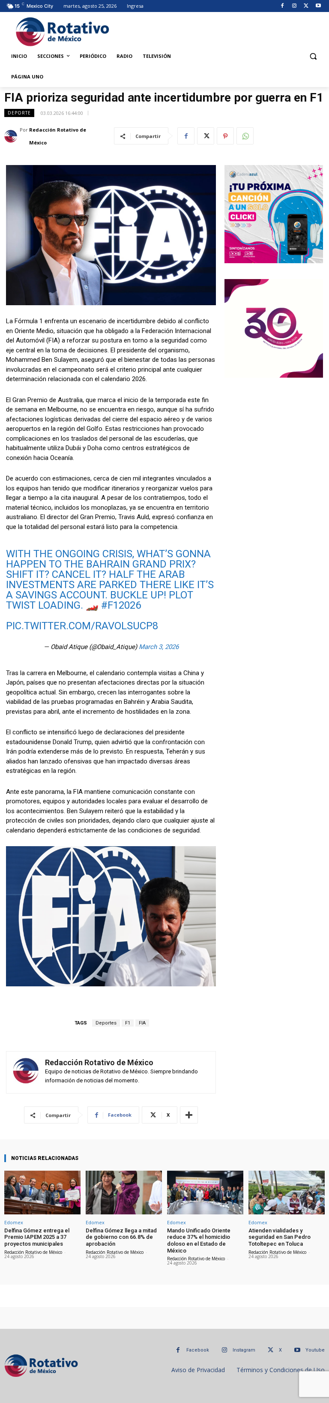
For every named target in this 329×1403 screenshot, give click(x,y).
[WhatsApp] (245, 135)
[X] (306, 6)
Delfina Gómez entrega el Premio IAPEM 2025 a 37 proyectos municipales (36, 1237)
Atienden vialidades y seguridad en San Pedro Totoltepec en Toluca (279, 1237)
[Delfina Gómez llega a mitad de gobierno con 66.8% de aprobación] (124, 1192)
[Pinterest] (225, 135)
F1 (127, 1023)
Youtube (315, 1350)
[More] (189, 1115)
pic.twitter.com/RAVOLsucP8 (82, 626)
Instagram (244, 1350)
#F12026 (121, 605)
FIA (142, 1023)
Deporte (19, 113)
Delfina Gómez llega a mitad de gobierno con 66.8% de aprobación (121, 1237)
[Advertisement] (219, 30)
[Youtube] (318, 6)
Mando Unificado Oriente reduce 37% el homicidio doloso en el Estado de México (198, 1240)
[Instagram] (294, 6)
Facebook (197, 1350)
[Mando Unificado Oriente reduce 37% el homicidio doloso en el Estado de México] (205, 1192)
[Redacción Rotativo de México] (12, 136)
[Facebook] (282, 6)
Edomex (13, 1222)
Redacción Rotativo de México (57, 136)
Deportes (106, 1023)
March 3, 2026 (159, 647)
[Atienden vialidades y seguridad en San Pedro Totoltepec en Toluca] (286, 1192)
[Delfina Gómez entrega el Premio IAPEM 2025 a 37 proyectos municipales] (42, 1192)
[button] (313, 56)
